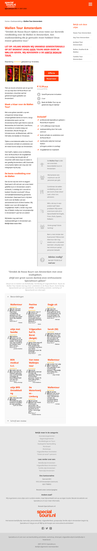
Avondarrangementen (47, 436)
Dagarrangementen (47, 439)
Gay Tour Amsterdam (81, 37)
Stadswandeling (16, 21)
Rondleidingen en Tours (46, 441)
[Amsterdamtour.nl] (10, 4)
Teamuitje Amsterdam (47, 471)
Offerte (51, 73)
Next (29, 73)
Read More (13, 321)
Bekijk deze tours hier (13, 223)
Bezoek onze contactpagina (46, 490)
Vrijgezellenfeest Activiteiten (47, 452)
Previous (9, 73)
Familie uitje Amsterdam (46, 468)
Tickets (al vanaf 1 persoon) (46, 454)
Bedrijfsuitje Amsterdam (46, 463)
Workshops (47, 449)
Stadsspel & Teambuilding (47, 444)
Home (7, 21)
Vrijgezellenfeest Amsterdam (47, 465)
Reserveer (51, 78)
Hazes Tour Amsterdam (82, 33)
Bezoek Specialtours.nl (46, 506)
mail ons (51, 263)
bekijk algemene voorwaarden (46, 547)
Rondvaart (47, 446)
